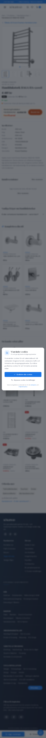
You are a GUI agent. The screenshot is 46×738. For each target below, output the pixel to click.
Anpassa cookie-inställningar (24, 380)
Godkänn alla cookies (24, 374)
